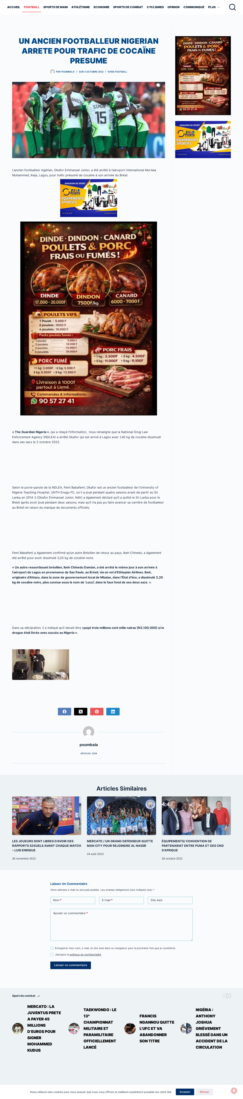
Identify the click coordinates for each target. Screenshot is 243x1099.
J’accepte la (78, 954)
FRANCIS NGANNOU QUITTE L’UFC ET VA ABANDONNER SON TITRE (157, 1028)
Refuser (204, 1091)
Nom (57, 900)
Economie (101, 7)
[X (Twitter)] (80, 711)
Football (31, 7)
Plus (212, 7)
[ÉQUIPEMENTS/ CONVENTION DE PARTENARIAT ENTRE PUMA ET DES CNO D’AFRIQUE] (196, 815)
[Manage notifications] (234, 1091)
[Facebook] (64, 711)
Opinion (173, 7)
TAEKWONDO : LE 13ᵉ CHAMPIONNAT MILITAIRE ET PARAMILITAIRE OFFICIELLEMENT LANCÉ (100, 1029)
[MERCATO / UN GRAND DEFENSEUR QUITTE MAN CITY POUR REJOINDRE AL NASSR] (121, 815)
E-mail (107, 900)
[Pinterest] (96, 711)
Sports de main (55, 7)
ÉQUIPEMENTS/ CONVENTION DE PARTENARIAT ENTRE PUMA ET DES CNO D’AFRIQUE (193, 845)
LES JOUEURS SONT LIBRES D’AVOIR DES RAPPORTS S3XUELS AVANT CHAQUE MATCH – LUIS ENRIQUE (46, 845)
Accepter (185, 1091)
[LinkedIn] (113, 711)
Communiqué (193, 7)
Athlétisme (80, 7)
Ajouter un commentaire (70, 913)
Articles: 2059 (88, 753)
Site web (156, 900)
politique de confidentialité (85, 954)
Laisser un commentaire (70, 965)
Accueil (13, 7)
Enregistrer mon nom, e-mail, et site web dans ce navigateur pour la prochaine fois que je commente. (115, 948)
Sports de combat (128, 7)
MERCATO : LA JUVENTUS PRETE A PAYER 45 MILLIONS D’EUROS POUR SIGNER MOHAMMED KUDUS (44, 1028)
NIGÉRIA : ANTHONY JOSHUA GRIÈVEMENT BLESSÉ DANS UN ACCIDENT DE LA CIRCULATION (212, 1029)
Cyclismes (155, 7)
